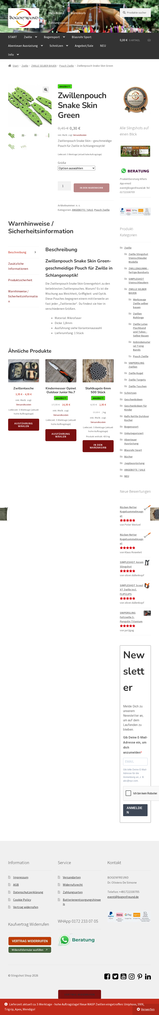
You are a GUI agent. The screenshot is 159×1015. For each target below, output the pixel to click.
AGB (16, 885)
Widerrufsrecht (73, 885)
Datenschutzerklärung (28, 892)
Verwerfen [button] (148, 1009)
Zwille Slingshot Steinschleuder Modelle (138, 258)
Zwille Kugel (136, 373)
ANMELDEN (134, 810)
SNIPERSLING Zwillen (136, 364)
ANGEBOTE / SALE (82, 210)
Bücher (128, 456)
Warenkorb (78, 13)
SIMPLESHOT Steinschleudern (138, 280)
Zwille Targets (137, 379)
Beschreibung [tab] (17, 252)
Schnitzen (56, 46)
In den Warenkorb (91, 187)
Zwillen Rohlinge (138, 315)
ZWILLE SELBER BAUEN (43, 65)
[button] (46, 90)
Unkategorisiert (133, 433)
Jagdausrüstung (134, 463)
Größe (62, 163)
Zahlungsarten (58, 22)
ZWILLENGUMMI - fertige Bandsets (139, 270)
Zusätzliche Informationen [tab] (18, 266)
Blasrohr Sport (82, 37)
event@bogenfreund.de (123, 897)
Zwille (28, 37)
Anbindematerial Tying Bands (141, 345)
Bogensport (52, 37)
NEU (103, 46)
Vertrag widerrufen (25, 907)
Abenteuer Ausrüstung (23, 46)
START (12, 37)
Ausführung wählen (23, 425)
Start (15, 65)
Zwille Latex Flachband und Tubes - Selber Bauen (141, 329)
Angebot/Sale (84, 46)
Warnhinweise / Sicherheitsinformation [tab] (23, 296)
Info (11, 54)
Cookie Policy (22, 900)
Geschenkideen (133, 399)
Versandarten (72, 877)
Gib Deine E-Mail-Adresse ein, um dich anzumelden (135, 745)
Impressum (20, 877)
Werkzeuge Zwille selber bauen (140, 303)
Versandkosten (79, 135)
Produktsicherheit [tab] (20, 280)
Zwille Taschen (138, 386)
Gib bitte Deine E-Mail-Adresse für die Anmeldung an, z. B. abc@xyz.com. (135, 775)
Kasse (79, 22)
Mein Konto (56, 13)
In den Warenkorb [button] (98, 446)
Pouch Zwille (66, 65)
